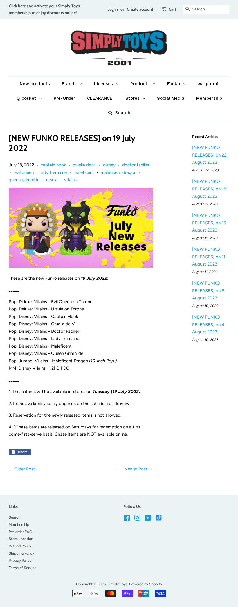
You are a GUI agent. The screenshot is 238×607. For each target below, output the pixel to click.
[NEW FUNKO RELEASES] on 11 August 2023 (208, 257)
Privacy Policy (20, 560)
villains (70, 179)
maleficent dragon (118, 172)
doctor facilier (135, 165)
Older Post (24, 469)
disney (109, 165)
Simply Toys (117, 584)
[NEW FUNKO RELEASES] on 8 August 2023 (208, 291)
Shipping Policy (21, 553)
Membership (19, 524)
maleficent (83, 172)
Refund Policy (20, 546)
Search (14, 517)
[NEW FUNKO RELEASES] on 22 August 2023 (209, 155)
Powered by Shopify (145, 584)
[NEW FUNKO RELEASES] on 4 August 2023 (208, 325)
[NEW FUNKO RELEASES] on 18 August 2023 (209, 189)
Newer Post (135, 469)
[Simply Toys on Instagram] (137, 519)
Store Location (21, 539)
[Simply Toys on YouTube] (148, 519)
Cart (172, 9)
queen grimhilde (24, 179)
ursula (51, 179)
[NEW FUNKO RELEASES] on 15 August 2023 (209, 223)
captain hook (53, 165)
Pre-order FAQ (20, 532)
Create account (140, 9)
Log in (112, 9)
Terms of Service (22, 568)
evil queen (24, 172)
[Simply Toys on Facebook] (126, 519)
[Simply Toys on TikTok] (159, 517)
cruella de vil (84, 165)
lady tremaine (53, 172)
